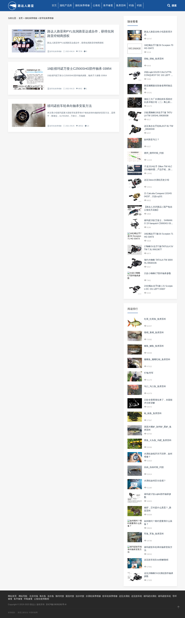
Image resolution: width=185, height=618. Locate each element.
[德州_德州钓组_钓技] (134, 161)
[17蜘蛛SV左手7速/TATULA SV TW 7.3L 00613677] (134, 254)
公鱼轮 (96, 5)
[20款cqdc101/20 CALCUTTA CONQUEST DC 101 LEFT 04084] (134, 80)
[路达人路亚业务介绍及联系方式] (134, 39)
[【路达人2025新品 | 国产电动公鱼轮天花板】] (134, 215)
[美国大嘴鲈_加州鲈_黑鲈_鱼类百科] (134, 434)
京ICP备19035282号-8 (56, 604)
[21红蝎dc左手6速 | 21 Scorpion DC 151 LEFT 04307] (134, 294)
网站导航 (23, 596)
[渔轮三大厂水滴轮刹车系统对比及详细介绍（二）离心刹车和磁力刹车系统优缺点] (134, 107)
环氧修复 (28, 599)
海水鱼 (42, 596)
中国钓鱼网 (33, 612)
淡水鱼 (50, 596)
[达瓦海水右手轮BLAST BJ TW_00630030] (134, 134)
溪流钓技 (69, 596)
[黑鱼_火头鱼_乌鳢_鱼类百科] (134, 448)
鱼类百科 (121, 5)
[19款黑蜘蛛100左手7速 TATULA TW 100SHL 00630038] (134, 120)
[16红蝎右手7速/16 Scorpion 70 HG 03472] (134, 53)
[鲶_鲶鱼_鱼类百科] (134, 421)
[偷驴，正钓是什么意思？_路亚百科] (134, 515)
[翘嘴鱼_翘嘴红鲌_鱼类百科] (134, 367)
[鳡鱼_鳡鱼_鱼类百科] (134, 354)
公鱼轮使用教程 (41, 599)
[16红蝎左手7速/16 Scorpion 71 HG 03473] (134, 238)
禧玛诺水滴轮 (150, 596)
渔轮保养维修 (82, 5)
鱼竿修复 (108, 5)
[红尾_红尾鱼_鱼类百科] (134, 327)
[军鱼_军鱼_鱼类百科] (134, 541)
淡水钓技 (80, 596)
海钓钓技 (59, 596)
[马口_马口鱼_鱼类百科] (134, 394)
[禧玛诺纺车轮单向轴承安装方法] (28, 126)
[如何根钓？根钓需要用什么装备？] (134, 526)
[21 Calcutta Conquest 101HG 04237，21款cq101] (134, 201)
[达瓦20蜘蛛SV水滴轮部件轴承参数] (134, 581)
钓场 (131, 5)
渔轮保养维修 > (32, 18)
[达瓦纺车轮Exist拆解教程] (134, 567)
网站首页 (12, 596)
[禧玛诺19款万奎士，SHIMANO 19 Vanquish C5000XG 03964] (134, 228)
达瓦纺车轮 (136, 596)
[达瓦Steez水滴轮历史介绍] (134, 188)
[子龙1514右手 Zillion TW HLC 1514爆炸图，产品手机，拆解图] (134, 174)
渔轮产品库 (66, 5)
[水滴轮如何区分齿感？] (134, 488)
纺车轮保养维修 (46, 18)
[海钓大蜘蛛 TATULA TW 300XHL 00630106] (134, 268)
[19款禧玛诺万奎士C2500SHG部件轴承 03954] (28, 89)
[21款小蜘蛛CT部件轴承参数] (134, 278)
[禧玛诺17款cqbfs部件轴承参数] (134, 502)
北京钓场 (33, 596)
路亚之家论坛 (23, 612)
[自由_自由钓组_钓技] (134, 475)
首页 (54, 5)
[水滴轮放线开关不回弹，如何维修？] (134, 461)
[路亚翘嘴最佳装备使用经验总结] (134, 93)
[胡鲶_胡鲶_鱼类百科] (134, 66)
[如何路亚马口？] (134, 147)
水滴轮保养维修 (93, 596)
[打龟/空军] (134, 381)
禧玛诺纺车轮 (164, 596)
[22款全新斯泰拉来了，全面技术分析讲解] (134, 407)
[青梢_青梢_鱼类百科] (134, 340)
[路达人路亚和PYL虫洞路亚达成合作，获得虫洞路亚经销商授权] (28, 52)
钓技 (139, 5)
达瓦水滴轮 (124, 596)
